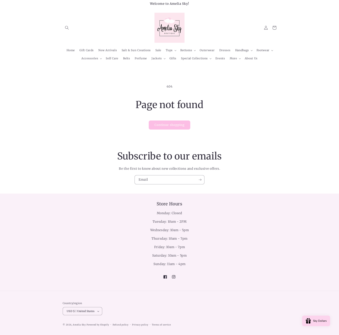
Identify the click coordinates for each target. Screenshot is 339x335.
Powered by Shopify (98, 324)
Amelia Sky (79, 324)
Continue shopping (169, 125)
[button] (67, 27)
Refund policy (121, 324)
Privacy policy (140, 324)
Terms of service (161, 324)
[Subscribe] (200, 179)
